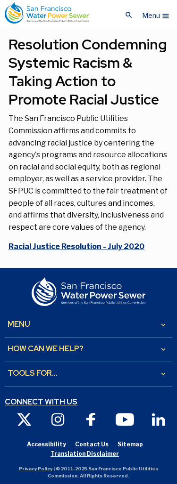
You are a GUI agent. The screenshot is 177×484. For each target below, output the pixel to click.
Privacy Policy (35, 468)
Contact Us (92, 444)
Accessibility (46, 444)
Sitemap (130, 444)
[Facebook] (91, 419)
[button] (156, 13)
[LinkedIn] (158, 419)
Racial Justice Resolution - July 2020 (76, 246)
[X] (24, 419)
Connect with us (41, 402)
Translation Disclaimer (85, 453)
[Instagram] (57, 419)
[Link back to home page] (47, 13)
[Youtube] (125, 419)
